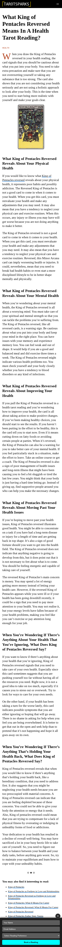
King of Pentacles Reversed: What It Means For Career (33, 907)
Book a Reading (31, 942)
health (5, 48)
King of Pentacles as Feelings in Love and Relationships (33, 891)
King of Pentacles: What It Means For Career (28, 903)
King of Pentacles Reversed (20, 911)
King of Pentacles (16, 887)
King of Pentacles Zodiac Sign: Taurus (25, 916)
